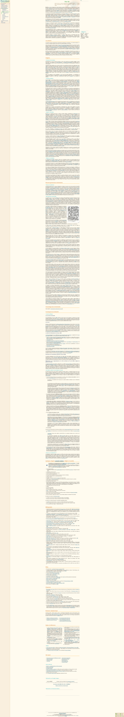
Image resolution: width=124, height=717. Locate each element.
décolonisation (48, 91)
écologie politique (68, 52)
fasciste (51, 199)
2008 (73, 523)
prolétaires (57, 631)
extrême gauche (63, 102)
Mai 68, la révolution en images (51, 669)
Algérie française (65, 84)
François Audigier (49, 521)
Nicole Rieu (73, 606)
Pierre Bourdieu (50, 143)
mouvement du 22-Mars (50, 159)
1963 (67, 67)
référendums (76, 92)
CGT (67, 187)
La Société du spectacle (68, 141)
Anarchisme (3, 4)
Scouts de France (66, 122)
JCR (47, 337)
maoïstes (62, 145)
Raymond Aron (77, 232)
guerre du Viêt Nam (65, 109)
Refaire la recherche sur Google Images (62, 685)
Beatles (70, 118)
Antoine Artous (48, 520)
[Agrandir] (78, 222)
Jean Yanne (71, 469)
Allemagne (74, 273)
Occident (71, 198)
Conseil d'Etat (69, 352)
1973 (48, 414)
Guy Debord (75, 141)
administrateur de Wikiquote (57, 466)
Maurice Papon (71, 94)
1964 (53, 124)
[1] (48, 554)
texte (74, 517)
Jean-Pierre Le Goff (49, 544)
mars (76, 647)
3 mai (50, 197)
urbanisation (48, 114)
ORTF (66, 93)
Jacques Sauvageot (50, 200)
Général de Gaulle (57, 496)
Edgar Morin (68, 529)
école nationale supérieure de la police (72, 637)
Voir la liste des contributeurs (62, 713)
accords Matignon (49, 261)
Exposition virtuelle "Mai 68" (52, 673)
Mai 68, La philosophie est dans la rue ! (58, 523)
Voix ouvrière (49, 339)
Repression (3, 15)
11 (60, 329)
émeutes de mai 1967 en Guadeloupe (52, 331)
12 (71, 352)
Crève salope (48, 594)
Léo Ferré (57, 597)
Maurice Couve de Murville (72, 292)
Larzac (78, 418)
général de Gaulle (75, 190)
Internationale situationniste (50, 514)
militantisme (58, 397)
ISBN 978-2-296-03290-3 (75, 509)
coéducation (69, 406)
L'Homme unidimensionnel (64, 140)
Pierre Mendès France (52, 267)
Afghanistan (47, 230)
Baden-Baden (65, 46)
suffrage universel (63, 92)
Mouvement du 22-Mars (50, 346)
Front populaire (63, 24)
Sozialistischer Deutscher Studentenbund (71, 154)
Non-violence (62, 419)
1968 (61, 23)
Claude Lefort (73, 529)
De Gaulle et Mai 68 (49, 668)
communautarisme (72, 390)
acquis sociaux (61, 260)
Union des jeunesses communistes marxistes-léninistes (55, 341)
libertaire (78, 188)
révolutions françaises (53, 35)
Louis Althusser (69, 341)
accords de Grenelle (50, 259)
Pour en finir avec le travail (50, 589)
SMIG (75, 261)
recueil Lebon (75, 642)
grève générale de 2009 (56, 330)
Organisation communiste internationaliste (53, 345)
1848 (77, 80)
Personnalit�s (3, 22)
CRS (56, 221)
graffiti (46, 31)
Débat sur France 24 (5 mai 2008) (53, 650)
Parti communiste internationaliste (55, 337)
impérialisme (75, 9)
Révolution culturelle (68, 21)
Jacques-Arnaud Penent (68, 429)
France (48, 22)
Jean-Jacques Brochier (49, 522)
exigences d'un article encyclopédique (68, 463)
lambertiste (62, 340)
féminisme (68, 395)
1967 (77, 66)
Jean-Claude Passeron (57, 143)
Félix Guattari (66, 142)
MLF (62, 396)
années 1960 (74, 115)
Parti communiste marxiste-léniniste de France (54, 343)
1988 (60, 614)
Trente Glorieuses (59, 62)
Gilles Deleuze (60, 142)
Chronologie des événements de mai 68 (56, 308)
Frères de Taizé (62, 435)
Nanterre (67, 72)
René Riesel (57, 160)
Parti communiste (50, 207)
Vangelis (62, 601)
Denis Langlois (48, 540)
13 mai (59, 23)
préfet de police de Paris (60, 324)
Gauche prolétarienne (57, 342)
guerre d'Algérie (74, 90)
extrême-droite (62, 348)
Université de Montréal (70, 647)
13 (63, 372)
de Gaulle (49, 81)
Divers (3, 19)
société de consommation (67, 16)
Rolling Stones (74, 118)
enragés (53, 160)
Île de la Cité (76, 256)
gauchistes (66, 189)
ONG (71, 419)
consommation (48, 375)
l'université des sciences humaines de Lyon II (67, 384)
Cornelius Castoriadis (62, 529)
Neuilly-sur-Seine (74, 249)
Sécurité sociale (75, 71)
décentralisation (48, 53)
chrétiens (49, 430)
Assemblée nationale (54, 47)
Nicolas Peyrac (72, 607)
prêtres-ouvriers (55, 125)
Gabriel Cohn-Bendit (52, 525)
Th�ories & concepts (4, 5)
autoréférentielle (59, 469)
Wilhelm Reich (64, 139)
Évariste (60, 592)
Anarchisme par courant (4, 20)
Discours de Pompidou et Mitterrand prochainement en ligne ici (71, 631)
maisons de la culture (52, 27)
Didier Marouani (51, 605)
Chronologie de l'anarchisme (4, 9)
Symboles (3, 17)
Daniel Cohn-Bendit (54, 170)
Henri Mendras (48, 550)
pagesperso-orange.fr (71, 681)
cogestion (68, 242)
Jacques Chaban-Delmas (52, 301)
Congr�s (3, 14)
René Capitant (70, 348)
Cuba (50, 103)
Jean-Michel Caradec (66, 607)
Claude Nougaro (53, 595)
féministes (77, 52)
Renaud (53, 594)
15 (74, 647)
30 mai (58, 278)
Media (2, 21)
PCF (49, 269)
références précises (61, 464)
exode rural (75, 113)
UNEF (59, 200)
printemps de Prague (56, 21)
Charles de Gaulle (61, 45)
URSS (67, 104)
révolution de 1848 (48, 99)
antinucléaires (49, 110)
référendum (60, 295)
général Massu (69, 273)
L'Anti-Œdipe (55, 142)
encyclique (49, 433)
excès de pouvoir (59, 352)
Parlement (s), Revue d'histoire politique (66, 521)
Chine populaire (56, 103)
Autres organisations (4, 7)
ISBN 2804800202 (57, 643)
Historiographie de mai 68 (5, 13)
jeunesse (55, 116)
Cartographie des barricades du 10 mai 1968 (53, 670)
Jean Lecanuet (56, 83)
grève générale (69, 23)
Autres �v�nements (5, 16)
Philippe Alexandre (49, 560)
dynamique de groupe (58, 128)
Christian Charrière (49, 524)
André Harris (51, 571)
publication (54, 421)
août (58, 614)
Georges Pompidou (53, 85)
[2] (46, 672)
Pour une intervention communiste (51, 518)
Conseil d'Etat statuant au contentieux (71, 641)
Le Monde (66, 98)
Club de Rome (59, 421)
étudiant (66, 13)
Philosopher (70, 523)
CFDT (71, 225)
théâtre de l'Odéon (64, 248)
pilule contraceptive (60, 135)
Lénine (63, 385)
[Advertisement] (50, 3)
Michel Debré (58, 282)
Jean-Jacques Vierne (55, 613)
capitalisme (70, 9)
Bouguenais (55, 240)
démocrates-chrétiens (49, 83)
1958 (56, 15)
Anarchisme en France (4, 6)
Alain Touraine (48, 556)
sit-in (74, 153)
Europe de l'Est (48, 102)
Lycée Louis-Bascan (53, 640)
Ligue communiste (50, 338)
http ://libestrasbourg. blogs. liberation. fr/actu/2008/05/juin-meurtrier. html (71, 640)
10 (53, 325)
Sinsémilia (51, 603)
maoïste (64, 343)
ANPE (54, 67)
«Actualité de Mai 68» (60, 518)
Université (59, 16)
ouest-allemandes (51, 155)
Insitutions (3, 18)
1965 (49, 80)
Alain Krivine (63, 337)
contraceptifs (60, 395)
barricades (63, 35)
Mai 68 (50, 465)
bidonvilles (47, 72)
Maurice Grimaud (67, 324)
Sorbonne (73, 48)
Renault (47, 249)
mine (46, 68)
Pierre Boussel (70, 351)
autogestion (64, 52)
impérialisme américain (53, 109)
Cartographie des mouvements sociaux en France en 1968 (55, 671)
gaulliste (57, 10)
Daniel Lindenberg (49, 549)
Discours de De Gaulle (49, 667)
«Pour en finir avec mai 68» (50, 647)
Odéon (78, 48)
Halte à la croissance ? (75, 420)
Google (77, 715)
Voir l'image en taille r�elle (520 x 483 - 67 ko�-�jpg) (61, 684)
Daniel (47, 525)
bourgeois (48, 631)
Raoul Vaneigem (56, 141)
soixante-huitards (59, 461)
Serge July (48, 170)
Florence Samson (63, 509)
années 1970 (59, 52)
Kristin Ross (48, 555)
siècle (70, 12)
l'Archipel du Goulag (69, 401)
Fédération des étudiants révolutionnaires (53, 340)
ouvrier (75, 13)
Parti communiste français (51, 101)
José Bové (53, 419)
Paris (68, 248)
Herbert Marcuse (57, 140)
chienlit (62, 191)
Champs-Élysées (67, 282)
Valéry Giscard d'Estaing (72, 257)
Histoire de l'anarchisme (4, 8)
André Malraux (51, 282)
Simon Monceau (69, 605)
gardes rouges (51, 151)
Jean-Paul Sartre (75, 341)
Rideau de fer (48, 20)
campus (61, 75)
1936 (57, 24)
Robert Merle (62, 170)
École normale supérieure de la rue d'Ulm (71, 144)
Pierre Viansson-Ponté (58, 98)
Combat (78, 429)
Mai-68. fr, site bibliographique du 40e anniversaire (54, 666)
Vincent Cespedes (49, 523)
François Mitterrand (64, 81)
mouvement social (58, 12)
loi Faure (61, 300)
